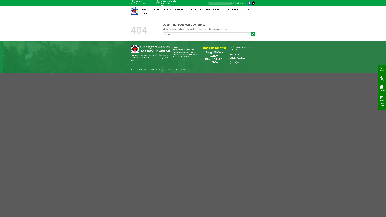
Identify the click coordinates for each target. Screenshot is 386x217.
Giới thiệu (156, 9)
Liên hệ (244, 3)
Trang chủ (145, 9)
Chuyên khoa (179, 9)
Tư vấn (207, 9)
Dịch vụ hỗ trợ (194, 9)
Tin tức (167, 9)
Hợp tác (216, 9)
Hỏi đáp (237, 3)
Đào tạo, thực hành (230, 9)
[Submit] (230, 3)
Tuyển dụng (245, 9)
